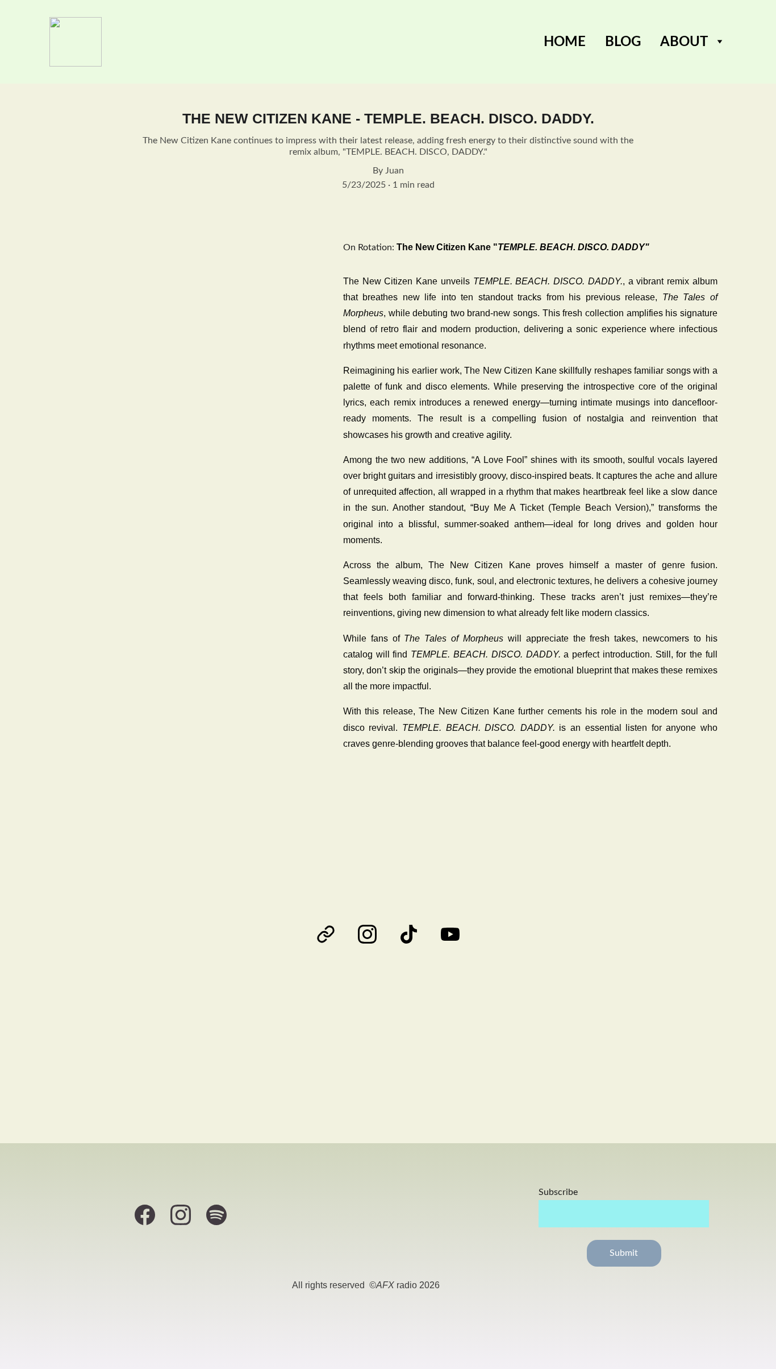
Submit (624, 1253)
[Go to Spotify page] (216, 1215)
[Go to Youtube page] (450, 934)
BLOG (623, 42)
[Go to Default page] (331, 934)
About (684, 42)
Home (565, 42)
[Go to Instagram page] (373, 934)
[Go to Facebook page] (150, 1215)
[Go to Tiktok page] (414, 934)
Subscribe (558, 1192)
